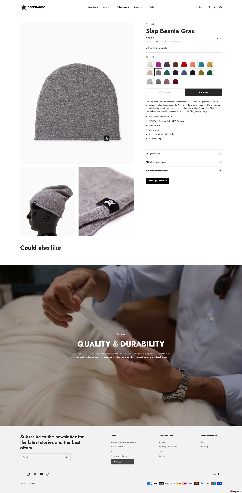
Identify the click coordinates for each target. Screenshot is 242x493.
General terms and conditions (123, 441)
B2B (160, 451)
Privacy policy (117, 446)
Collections (122, 7)
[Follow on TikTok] (47, 474)
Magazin (138, 7)
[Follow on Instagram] (28, 474)
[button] (236, 491)
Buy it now (203, 92)
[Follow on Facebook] (22, 474)
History (203, 441)
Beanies (92, 7)
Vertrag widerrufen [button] (157, 180)
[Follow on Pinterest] (34, 474)
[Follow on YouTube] (41, 474)
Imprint (114, 451)
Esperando (150, 24)
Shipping (163, 441)
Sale (152, 7)
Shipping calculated (163, 41)
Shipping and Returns (168, 446)
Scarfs (106, 7)
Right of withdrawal (119, 456)
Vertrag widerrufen (122, 461)
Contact (162, 456)
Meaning (204, 446)
